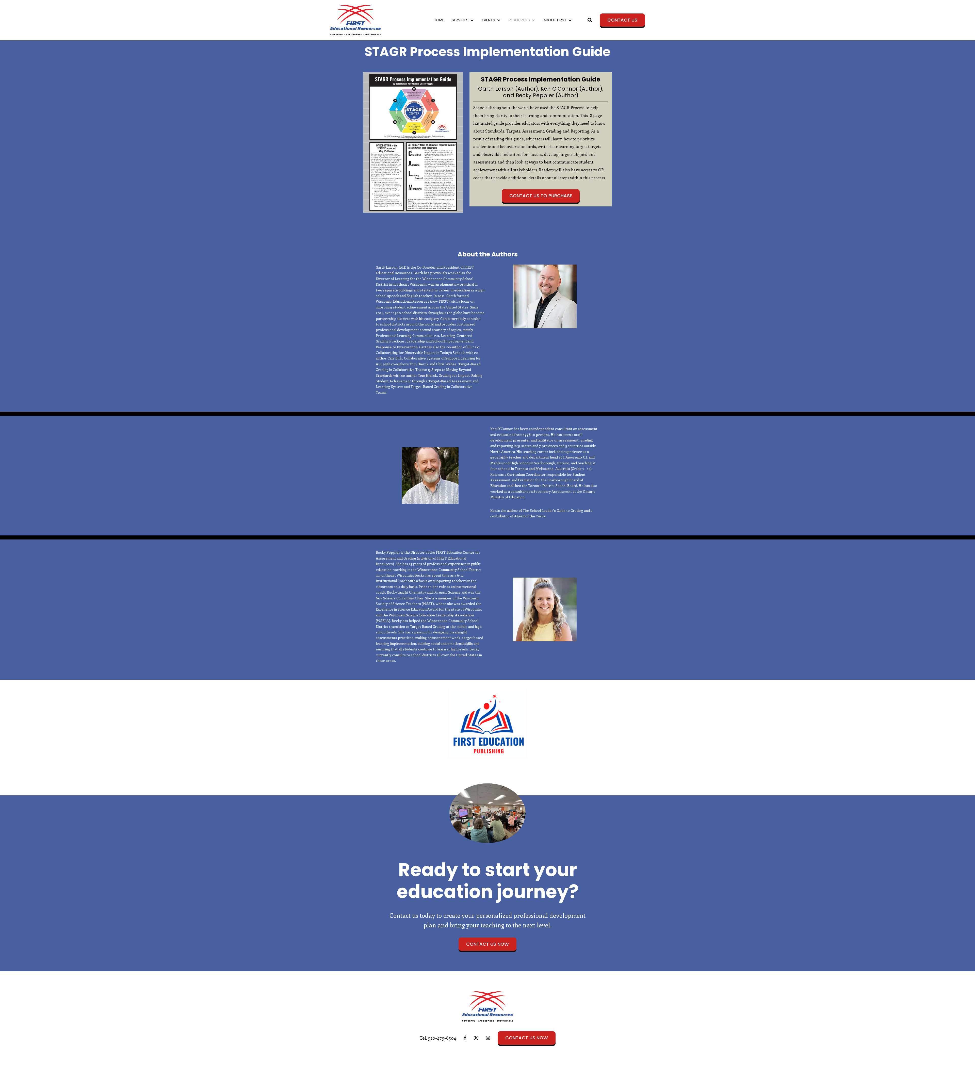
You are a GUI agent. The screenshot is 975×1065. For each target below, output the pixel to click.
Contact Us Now (487, 944)
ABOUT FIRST (554, 20)
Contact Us (622, 20)
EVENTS (488, 20)
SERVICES (460, 20)
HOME (439, 20)
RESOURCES (519, 20)
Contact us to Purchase (540, 195)
